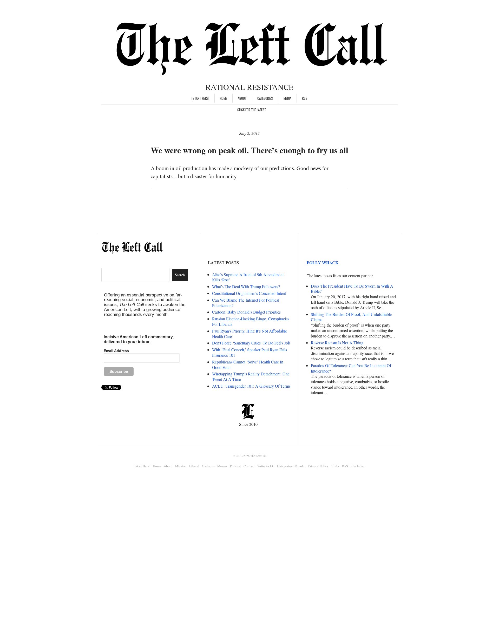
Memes (222, 466)
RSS (304, 98)
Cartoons (208, 466)
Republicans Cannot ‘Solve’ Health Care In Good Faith (247, 364)
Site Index (358, 466)
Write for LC (265, 466)
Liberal (194, 466)
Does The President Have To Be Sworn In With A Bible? (352, 288)
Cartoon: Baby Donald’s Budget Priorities (246, 312)
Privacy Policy (318, 466)
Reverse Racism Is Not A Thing (337, 342)
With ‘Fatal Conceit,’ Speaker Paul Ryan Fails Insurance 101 (249, 352)
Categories (265, 98)
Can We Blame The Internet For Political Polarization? (245, 302)
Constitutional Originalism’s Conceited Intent (249, 293)
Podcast (235, 466)
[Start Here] (200, 98)
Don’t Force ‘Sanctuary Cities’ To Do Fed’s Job (251, 343)
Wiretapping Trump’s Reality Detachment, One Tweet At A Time (251, 376)
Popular (300, 466)
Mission (181, 466)
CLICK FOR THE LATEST (251, 109)
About (242, 98)
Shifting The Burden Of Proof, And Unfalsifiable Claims (351, 316)
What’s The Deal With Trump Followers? (246, 286)
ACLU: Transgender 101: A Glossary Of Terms (251, 386)
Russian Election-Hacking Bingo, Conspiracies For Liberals (250, 321)
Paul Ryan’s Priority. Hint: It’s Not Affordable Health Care (249, 333)
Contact (249, 466)
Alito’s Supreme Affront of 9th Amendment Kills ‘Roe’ (248, 277)
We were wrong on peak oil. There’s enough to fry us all (249, 150)
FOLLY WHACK (322, 263)
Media (287, 98)
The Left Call (258, 456)
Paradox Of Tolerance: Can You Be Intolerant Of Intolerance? (351, 368)
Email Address (116, 351)
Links (335, 466)
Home (223, 98)
